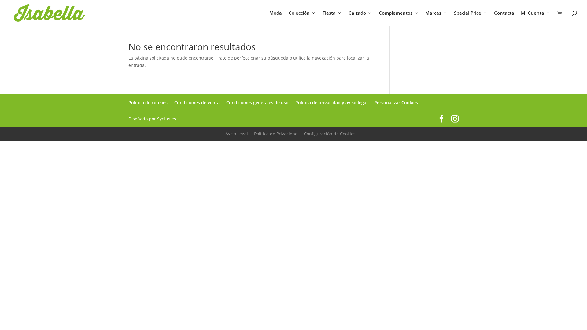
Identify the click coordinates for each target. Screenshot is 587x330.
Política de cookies (148, 102)
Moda (275, 13)
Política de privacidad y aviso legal (331, 102)
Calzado (357, 13)
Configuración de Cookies (330, 134)
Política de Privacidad (276, 134)
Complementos (395, 13)
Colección (299, 13)
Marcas (433, 13)
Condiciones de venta (197, 102)
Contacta (504, 13)
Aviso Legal (236, 134)
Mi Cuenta (532, 13)
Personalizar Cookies (396, 102)
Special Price (467, 13)
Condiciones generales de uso (257, 102)
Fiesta (329, 13)
